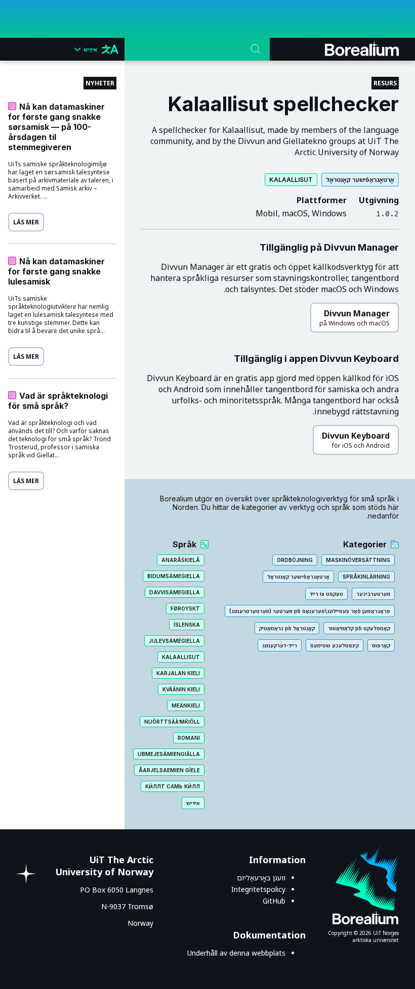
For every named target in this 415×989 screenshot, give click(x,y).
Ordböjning (295, 560)
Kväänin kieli (181, 689)
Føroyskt (185, 608)
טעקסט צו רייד (326, 594)
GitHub (274, 901)
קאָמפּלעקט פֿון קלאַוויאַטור (359, 628)
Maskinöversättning (358, 560)
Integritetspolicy (258, 889)
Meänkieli (186, 705)
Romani (189, 738)
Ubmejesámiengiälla (169, 754)
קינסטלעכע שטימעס (334, 645)
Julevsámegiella (174, 641)
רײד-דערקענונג (279, 645)
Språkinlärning (366, 577)
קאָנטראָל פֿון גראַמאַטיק (287, 628)
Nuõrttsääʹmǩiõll (172, 722)
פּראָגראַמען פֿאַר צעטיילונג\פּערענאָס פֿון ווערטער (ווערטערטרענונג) (309, 611)
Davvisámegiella (174, 592)
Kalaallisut (291, 179)
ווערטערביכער (373, 594)
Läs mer (26, 222)
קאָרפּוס (381, 645)
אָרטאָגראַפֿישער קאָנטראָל (360, 179)
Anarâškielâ (180, 560)
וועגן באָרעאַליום (261, 877)
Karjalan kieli (178, 673)
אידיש (193, 803)
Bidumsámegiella (173, 576)
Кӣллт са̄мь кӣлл (172, 786)
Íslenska (187, 625)
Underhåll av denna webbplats (236, 953)
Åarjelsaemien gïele (169, 770)
